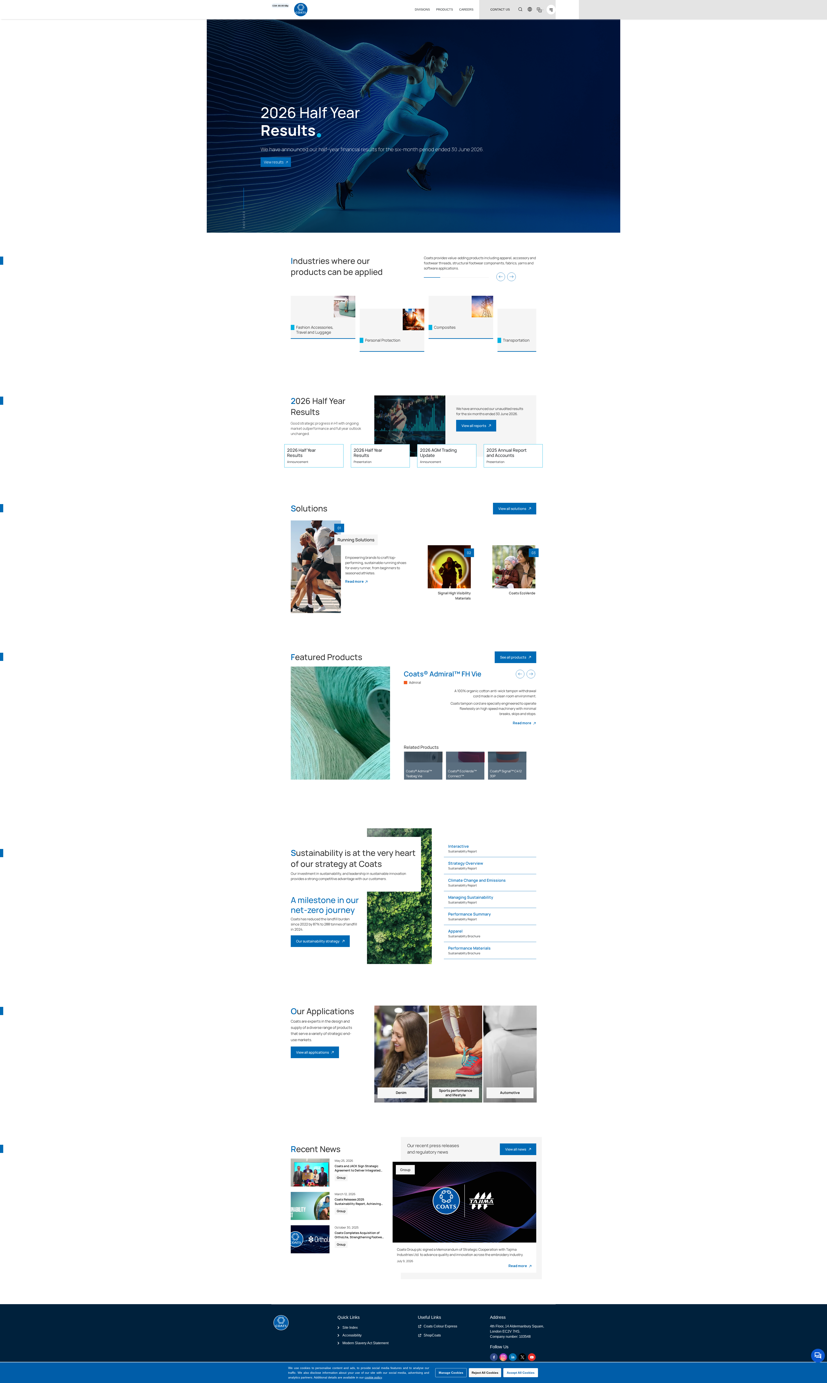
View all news (515, 1149)
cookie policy (373, 1377)
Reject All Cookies (485, 1372)
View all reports (474, 425)
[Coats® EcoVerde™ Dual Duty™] (465, 757)
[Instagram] (503, 1357)
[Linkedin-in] (513, 1357)
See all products (513, 657)
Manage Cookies (451, 1372)
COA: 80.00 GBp (280, 6)
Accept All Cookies (521, 1372)
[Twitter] (522, 1357)
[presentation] (500, 277)
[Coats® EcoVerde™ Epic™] (423, 757)
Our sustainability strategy (318, 941)
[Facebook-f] (494, 1357)
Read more (354, 581)
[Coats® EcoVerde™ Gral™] (507, 757)
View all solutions (512, 508)
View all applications (312, 1052)
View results (274, 162)
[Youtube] (532, 1357)
